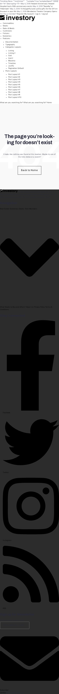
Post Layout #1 (14, 74)
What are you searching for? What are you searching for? (23, 102)
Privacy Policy (39, 307)
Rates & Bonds (8, 28)
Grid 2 (10, 58)
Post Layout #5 (14, 85)
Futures (6, 33)
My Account (29, 14)
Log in (37, 14)
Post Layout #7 (14, 90)
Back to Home (29, 170)
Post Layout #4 (14, 82)
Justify (11, 66)
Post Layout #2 (14, 77)
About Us (29, 307)
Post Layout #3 (14, 79)
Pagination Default (16, 68)
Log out (45, 14)
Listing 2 (11, 53)
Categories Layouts (13, 47)
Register (20, 14)
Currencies (7, 31)
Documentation (11, 42)
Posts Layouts (11, 71)
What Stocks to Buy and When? (12, 307)
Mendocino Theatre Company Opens (42, 11)
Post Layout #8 (14, 92)
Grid (10, 56)
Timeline (12, 63)
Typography (10, 44)
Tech (27, 209)
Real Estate (4, 209)
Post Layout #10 (14, 97)
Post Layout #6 (14, 87)
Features (6, 38)
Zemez (3, 693)
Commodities (8, 23)
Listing (11, 51)
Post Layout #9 (14, 95)
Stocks (5, 26)
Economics (7, 36)
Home (49, 102)
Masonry (11, 61)
